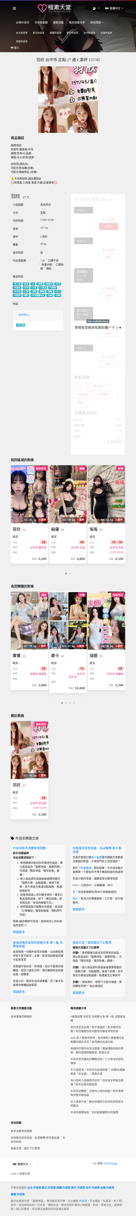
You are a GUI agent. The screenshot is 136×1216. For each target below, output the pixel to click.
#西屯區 (20, 325)
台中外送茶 (89, 33)
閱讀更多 (19, 932)
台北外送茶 (22, 33)
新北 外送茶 (49, 1187)
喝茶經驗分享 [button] (77, 22)
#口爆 (25, 291)
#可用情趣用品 (37, 295)
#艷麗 (41, 291)
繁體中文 (115, 8)
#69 (32, 284)
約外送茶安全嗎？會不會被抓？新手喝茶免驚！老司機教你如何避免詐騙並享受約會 (95, 1029)
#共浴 (57, 284)
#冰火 (57, 291)
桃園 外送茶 (63, 1187)
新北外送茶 (38, 33)
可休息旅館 (41, 22)
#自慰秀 (17, 295)
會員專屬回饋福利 (21, 1016)
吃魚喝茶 (86, 868)
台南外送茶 (106, 33)
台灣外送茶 (22, 22)
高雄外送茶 (22, 41)
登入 (16, 47)
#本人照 (17, 284)
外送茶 (83, 1201)
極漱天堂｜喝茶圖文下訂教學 (92, 942)
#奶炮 (25, 284)
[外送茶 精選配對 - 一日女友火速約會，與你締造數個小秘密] (54, 8)
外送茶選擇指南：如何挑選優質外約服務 (94, 1112)
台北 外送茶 (34, 1187)
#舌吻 (25, 288)
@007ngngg (110, 1163)
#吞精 (57, 295)
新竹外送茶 (72, 33)
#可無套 (52, 288)
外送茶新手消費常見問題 (29, 848)
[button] (96, 8)
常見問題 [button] (96, 22)
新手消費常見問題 (21, 1131)
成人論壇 (96, 857)
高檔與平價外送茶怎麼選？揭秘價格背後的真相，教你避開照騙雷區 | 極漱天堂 (97, 1050)
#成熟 (33, 291)
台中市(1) (23, 314)
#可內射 (17, 291)
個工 (75, 898)
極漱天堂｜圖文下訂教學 (25, 1148)
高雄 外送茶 (18, 1194)
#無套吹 (48, 284)
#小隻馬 (42, 288)
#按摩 (39, 284)
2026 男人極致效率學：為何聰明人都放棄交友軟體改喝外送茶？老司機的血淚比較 (97, 1039)
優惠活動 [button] (58, 22)
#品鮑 (49, 295)
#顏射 (25, 295)
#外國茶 (17, 288)
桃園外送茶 (55, 33)
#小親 (33, 288)
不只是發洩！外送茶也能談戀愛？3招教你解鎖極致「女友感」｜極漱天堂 (97, 1071)
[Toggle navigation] (14, 8)
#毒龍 (49, 291)
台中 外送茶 (93, 1187)
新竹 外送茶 (78, 1187)
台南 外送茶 (107, 1187)
